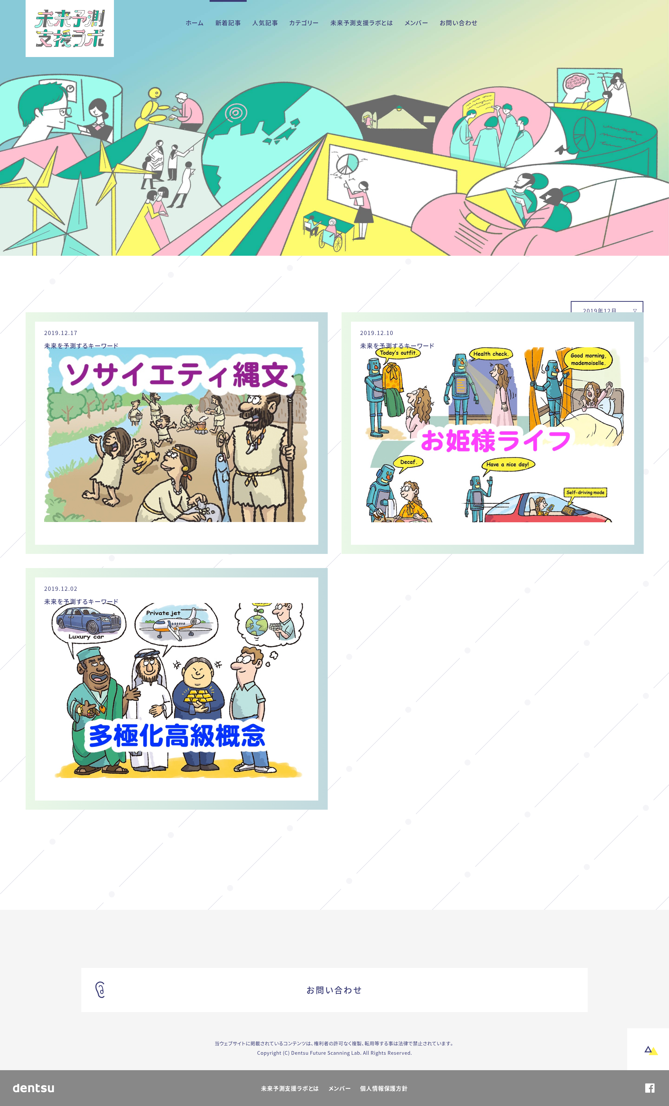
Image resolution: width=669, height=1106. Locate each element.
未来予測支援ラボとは (361, 22)
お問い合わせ (459, 22)
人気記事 (265, 22)
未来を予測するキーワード (81, 345)
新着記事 (228, 22)
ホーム (195, 22)
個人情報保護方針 (384, 1088)
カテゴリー (304, 22)
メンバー (417, 22)
